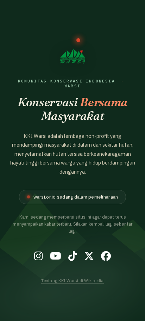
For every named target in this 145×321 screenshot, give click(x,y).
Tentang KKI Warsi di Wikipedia (72, 280)
